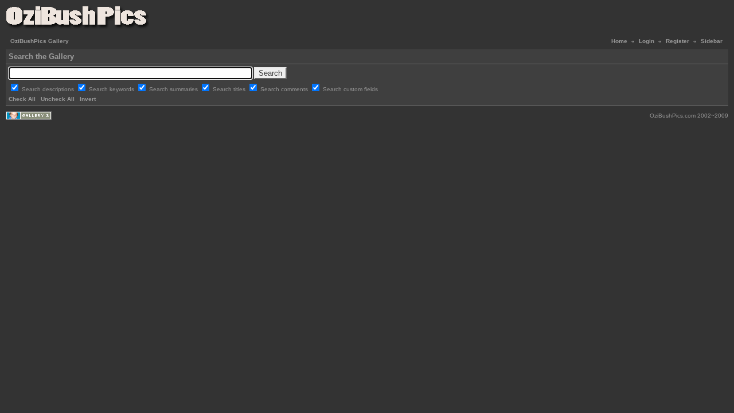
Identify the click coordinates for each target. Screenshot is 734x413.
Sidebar (712, 41)
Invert (88, 99)
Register (677, 41)
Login (646, 41)
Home (619, 41)
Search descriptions (49, 89)
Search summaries (174, 89)
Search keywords (112, 89)
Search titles (230, 89)
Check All (22, 99)
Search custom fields (350, 89)
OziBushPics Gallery (39, 41)
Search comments (285, 89)
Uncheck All (58, 99)
